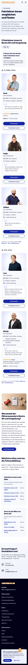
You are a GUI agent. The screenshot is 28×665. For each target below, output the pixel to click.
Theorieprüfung (5, 617)
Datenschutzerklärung (7, 636)
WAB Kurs (4, 623)
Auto (20, 241)
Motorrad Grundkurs (7, 620)
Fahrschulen (6, 8)
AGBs (3, 633)
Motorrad (4, 243)
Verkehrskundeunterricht (8, 614)
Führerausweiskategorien (8, 600)
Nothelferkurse (15, 243)
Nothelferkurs (5, 610)
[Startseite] (8, 2)
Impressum (4, 640)
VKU (9, 243)
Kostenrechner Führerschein (9, 603)
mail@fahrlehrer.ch (10, 589)
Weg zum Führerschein (7, 597)
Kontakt (3, 630)
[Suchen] (22, 2)
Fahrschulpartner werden (8, 643)
